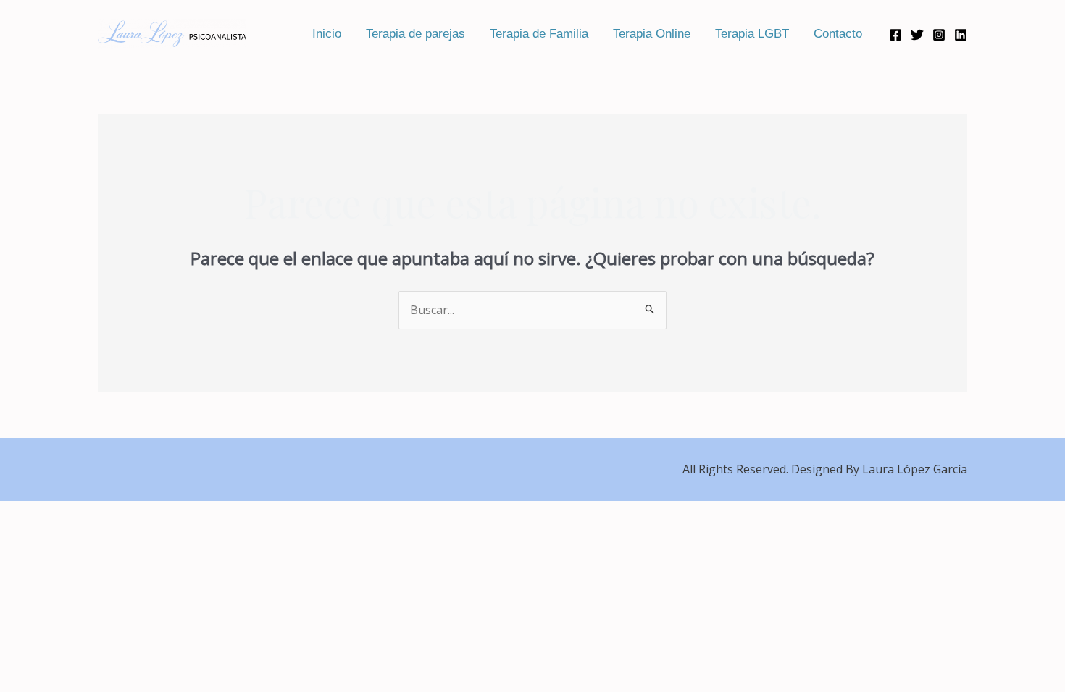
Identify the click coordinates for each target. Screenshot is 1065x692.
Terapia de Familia (539, 34)
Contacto (838, 34)
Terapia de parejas (415, 34)
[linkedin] (960, 34)
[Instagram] (938, 34)
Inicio (326, 34)
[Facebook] (895, 34)
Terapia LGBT (752, 34)
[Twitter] (917, 34)
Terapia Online (651, 34)
